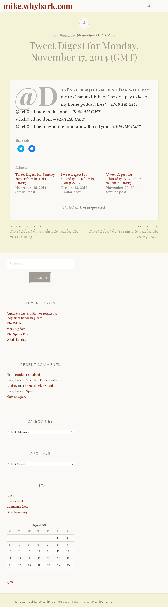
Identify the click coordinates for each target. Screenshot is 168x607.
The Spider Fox (17, 334)
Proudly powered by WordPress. (31, 602)
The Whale (14, 323)
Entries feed (15, 501)
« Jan (10, 582)
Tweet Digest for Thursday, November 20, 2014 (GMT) (123, 179)
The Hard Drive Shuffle (42, 380)
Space (30, 391)
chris (10, 397)
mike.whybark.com (38, 5)
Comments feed (17, 506)
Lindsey (12, 385)
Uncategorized (92, 207)
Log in (11, 495)
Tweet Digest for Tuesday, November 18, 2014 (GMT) (123, 232)
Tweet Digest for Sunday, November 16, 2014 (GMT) (35, 179)
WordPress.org (17, 512)
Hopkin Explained (27, 374)
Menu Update (16, 329)
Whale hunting (16, 339)
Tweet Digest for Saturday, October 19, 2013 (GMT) (78, 179)
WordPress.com (103, 602)
